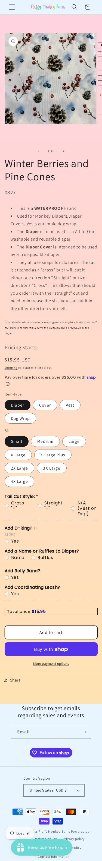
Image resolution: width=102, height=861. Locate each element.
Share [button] (15, 680)
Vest (70, 405)
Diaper (17, 405)
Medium (45, 441)
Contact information (54, 857)
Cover (45, 405)
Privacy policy (74, 839)
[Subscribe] (84, 732)
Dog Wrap (20, 418)
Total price (19, 611)
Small (17, 441)
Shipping (11, 368)
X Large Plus (53, 454)
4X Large (19, 481)
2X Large (19, 468)
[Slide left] (38, 151)
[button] (11, 7)
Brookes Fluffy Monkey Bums (47, 831)
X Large (18, 454)
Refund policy (46, 839)
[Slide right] (64, 151)
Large (74, 441)
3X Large (51, 468)
